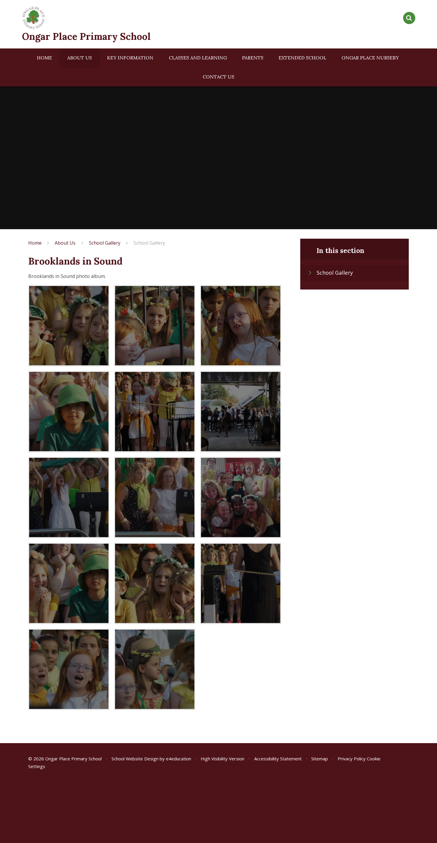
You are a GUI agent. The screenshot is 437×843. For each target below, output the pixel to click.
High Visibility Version (222, 759)
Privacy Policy (352, 759)
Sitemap (319, 759)
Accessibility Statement (278, 759)
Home (35, 243)
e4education (178, 759)
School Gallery (104, 243)
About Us (65, 243)
